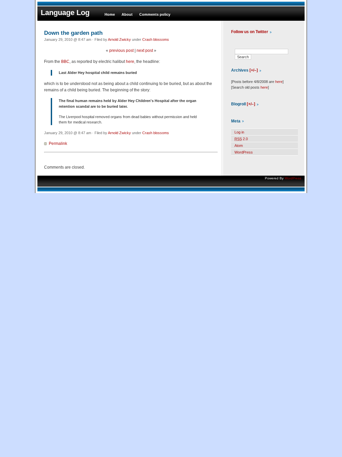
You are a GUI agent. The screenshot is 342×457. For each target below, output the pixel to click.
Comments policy (154, 14)
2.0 (241, 139)
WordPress (243, 152)
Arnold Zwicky (119, 39)
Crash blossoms (155, 39)
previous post (121, 50)
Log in (239, 132)
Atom (238, 146)
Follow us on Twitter (249, 31)
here (130, 61)
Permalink (58, 143)
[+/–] (253, 70)
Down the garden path (73, 32)
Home (110, 14)
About (127, 14)
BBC (65, 61)
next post (145, 50)
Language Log (65, 12)
